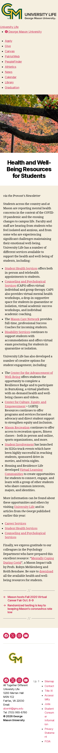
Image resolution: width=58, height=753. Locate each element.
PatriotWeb (12, 56)
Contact (49, 686)
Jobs (47, 704)
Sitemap (49, 681)
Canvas (10, 51)
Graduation (12, 87)
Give (8, 46)
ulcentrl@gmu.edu (13, 708)
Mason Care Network (25, 319)
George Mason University (25, 31)
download (46, 571)
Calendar (10, 77)
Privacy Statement (49, 732)
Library (9, 82)
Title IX (49, 690)
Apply (8, 41)
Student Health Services (21, 268)
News (8, 72)
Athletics (10, 66)
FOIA (47, 741)
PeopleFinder (13, 61)
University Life (9, 27)
